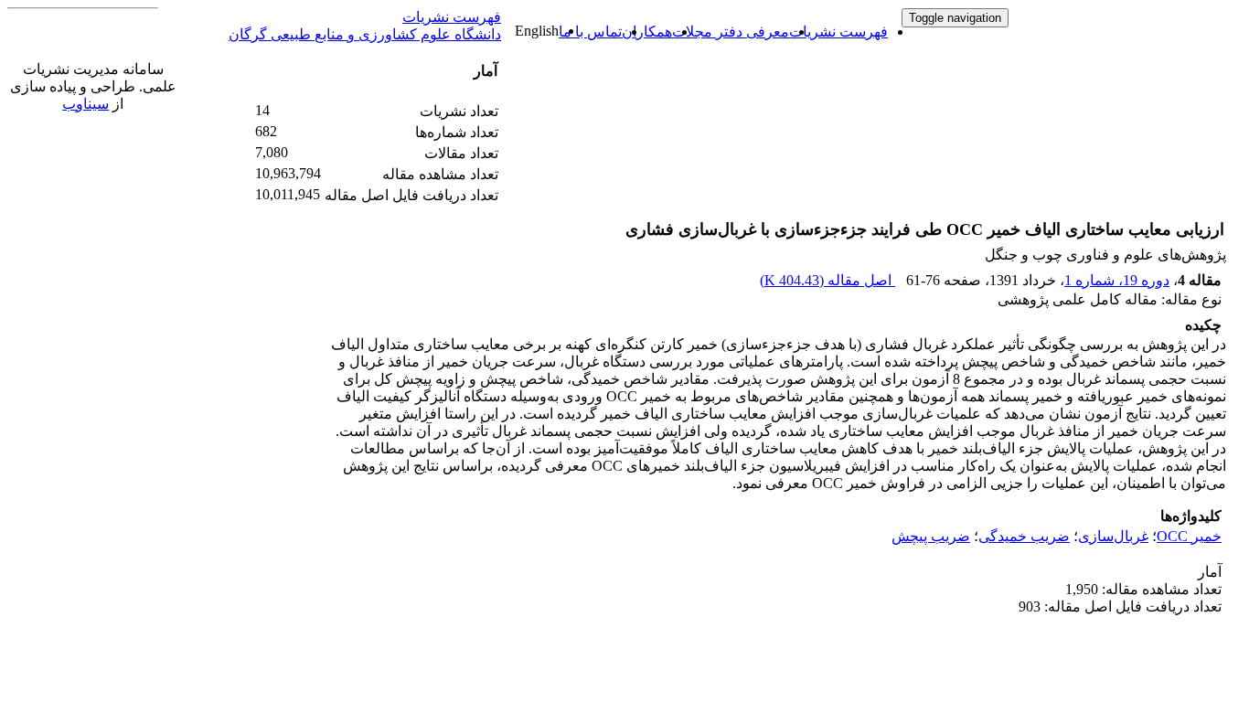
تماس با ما (590, 31)
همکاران (647, 31)
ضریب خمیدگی (1024, 536)
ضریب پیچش (930, 536)
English (537, 30)
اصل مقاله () (827, 280)
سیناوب (85, 104)
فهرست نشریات (838, 31)
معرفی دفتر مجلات (730, 31)
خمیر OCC (1189, 536)
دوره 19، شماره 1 (1116, 280)
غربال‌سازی (1113, 536)
